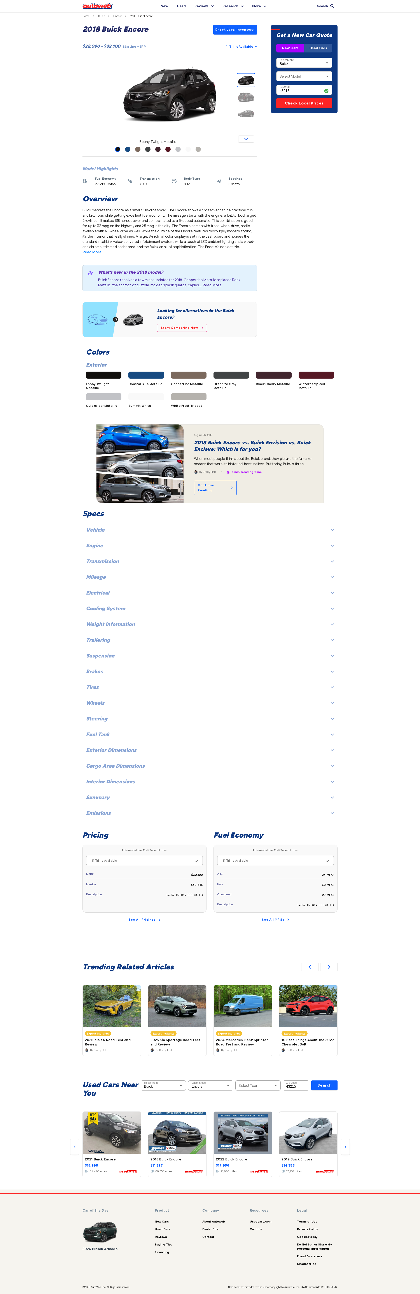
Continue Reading (206, 487)
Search (324, 1085)
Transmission (102, 561)
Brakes (94, 671)
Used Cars (318, 48)
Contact (208, 1237)
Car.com (256, 1229)
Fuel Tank (98, 734)
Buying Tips (164, 1244)
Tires (92, 687)
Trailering (98, 640)
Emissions (98, 813)
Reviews (161, 1237)
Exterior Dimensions (111, 750)
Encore (117, 16)
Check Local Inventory (234, 29)
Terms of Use (307, 1221)
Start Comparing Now (179, 328)
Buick (101, 16)
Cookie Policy (307, 1237)
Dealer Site (210, 1229)
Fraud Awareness (309, 1256)
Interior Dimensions (110, 781)
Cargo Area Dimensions (115, 766)
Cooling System (105, 608)
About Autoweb (213, 1221)
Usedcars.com (261, 1221)
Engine (94, 545)
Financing (162, 1252)
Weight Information (110, 624)
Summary (98, 797)
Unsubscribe (306, 1264)
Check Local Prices (304, 103)
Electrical (97, 593)
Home (86, 16)
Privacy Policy (307, 1229)
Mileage (96, 577)
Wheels (95, 703)
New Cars (290, 48)
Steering (96, 718)
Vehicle (95, 530)
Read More (92, 252)
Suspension (100, 655)
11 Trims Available (239, 46)
